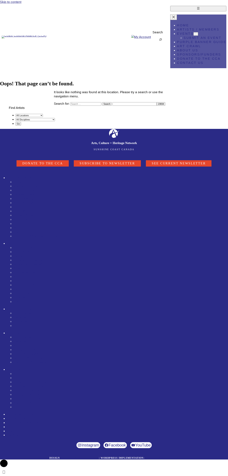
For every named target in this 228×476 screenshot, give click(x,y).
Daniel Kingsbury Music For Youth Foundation (46, 398)
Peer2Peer (21, 407)
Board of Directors (26, 390)
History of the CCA (26, 394)
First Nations (22, 301)
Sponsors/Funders (20, 414)
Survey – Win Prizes (27, 358)
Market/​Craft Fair (25, 211)
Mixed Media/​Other (27, 202)
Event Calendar (18, 243)
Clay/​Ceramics (23, 190)
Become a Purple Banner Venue (36, 325)
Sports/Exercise (24, 272)
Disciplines (21, 182)
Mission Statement (26, 373)
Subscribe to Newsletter (107, 163)
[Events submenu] (195, 34)
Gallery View (22, 313)
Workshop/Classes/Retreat (32, 264)
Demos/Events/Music (28, 353)
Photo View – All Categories (33, 251)
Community (21, 293)
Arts (16, 276)
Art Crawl (13, 333)
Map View (20, 321)
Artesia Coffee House (28, 402)
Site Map (13, 435)
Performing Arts (24, 223)
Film (16, 280)
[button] (4, 463)
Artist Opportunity (25, 268)
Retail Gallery (23, 207)
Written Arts (21, 227)
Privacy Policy (17, 431)
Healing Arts (22, 219)
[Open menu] (198, 8)
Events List (21, 256)
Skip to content (10, 2)
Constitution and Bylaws (30, 382)
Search (158, 32)
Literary (18, 289)
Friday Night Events (27, 349)
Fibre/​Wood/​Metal (26, 194)
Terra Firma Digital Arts (79, 457)
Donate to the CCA (42, 163)
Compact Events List (28, 260)
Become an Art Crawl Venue (33, 362)
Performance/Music (27, 285)
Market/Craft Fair (25, 297)
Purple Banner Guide (22, 309)
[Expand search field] (161, 39)
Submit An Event (25, 247)
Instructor (20, 232)
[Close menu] (173, 17)
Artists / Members (19, 177)
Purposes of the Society (30, 377)
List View (19, 317)
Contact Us (15, 426)
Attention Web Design (162, 457)
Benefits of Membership (30, 386)
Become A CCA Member (24, 422)
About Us (13, 369)
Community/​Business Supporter (36, 236)
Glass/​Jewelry (23, 198)
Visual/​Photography (27, 186)
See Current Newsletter (179, 163)
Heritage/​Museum (26, 215)
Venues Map (22, 345)
